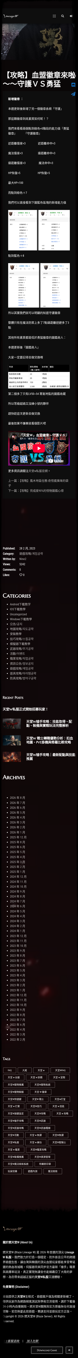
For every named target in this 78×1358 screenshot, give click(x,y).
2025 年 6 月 (17, 847)
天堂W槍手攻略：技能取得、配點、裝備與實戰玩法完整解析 (49, 723)
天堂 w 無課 (36, 1135)
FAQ (10, 1070)
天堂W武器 (40, 1120)
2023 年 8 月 (17, 955)
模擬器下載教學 (20, 644)
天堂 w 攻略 (62, 1113)
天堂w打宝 (60, 1099)
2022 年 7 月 (17, 1020)
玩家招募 (12, 1171)
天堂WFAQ (60, 1070)
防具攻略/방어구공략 (23, 678)
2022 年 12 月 (18, 995)
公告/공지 (16, 624)
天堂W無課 (58, 1135)
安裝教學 (16, 634)
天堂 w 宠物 (59, 1077)
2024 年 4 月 (17, 916)
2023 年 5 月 (17, 970)
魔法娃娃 (53, 1171)
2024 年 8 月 (17, 896)
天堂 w (41, 1070)
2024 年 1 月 (17, 931)
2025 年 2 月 (17, 867)
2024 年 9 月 (17, 891)
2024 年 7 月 (17, 901)
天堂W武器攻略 (16, 1128)
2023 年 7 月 (17, 960)
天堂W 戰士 (38, 1099)
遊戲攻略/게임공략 (31, 553)
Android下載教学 (20, 604)
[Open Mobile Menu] (54, 16)
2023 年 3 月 (17, 980)
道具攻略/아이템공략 (23, 673)
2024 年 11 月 (18, 881)
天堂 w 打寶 (14, 1106)
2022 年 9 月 (17, 1010)
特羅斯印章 (45, 1164)
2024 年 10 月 (18, 886)
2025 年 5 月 (17, 852)
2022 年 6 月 (17, 1024)
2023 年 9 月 (17, 950)
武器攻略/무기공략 (22, 649)
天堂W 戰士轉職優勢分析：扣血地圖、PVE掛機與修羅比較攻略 (49, 740)
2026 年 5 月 (17, 812)
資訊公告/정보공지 (22, 663)
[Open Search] (63, 16)
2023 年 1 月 (17, 990)
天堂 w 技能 (58, 1106)
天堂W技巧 (36, 1106)
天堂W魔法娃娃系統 (18, 1164)
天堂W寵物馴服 (16, 1092)
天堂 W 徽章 (40, 1092)
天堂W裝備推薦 (16, 1156)
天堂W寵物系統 (42, 1084)
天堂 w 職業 (14, 1149)
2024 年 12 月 (18, 876)
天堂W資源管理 (42, 1156)
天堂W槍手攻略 (16, 1120)
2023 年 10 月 (18, 946)
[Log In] (71, 16)
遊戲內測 (32, 1171)
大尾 (24, 1070)
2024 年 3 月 (17, 921)
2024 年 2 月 (17, 926)
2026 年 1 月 (17, 832)
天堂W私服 (13, 1142)
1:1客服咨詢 (11, 1341)
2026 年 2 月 (17, 827)
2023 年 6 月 (17, 965)
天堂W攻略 (40, 1113)
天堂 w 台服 (14, 1077)
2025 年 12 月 (18, 837)
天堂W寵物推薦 (16, 1084)
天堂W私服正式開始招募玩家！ (25, 709)
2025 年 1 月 (17, 872)
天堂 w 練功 (36, 1142)
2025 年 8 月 (17, 842)
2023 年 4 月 (17, 975)
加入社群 (32, 1341)
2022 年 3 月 (17, 1034)
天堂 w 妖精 (36, 1077)
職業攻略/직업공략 (22, 658)
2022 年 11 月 (18, 1000)
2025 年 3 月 (17, 862)
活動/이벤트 (17, 653)
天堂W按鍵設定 (16, 1113)
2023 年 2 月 (17, 985)
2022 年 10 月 (18, 1005)
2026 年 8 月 (17, 797)
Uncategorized (18, 614)
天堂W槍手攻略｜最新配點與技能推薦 (50, 757)
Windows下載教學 (21, 619)
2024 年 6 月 (17, 906)
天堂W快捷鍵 (14, 1099)
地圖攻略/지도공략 (22, 629)
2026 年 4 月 (17, 817)
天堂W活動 (13, 1135)
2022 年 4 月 (17, 1029)
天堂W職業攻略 (38, 1149)
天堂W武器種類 (42, 1128)
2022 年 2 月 (17, 1039)
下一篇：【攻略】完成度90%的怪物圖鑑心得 (36, 490)
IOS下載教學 (18, 609)
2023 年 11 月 (18, 941)
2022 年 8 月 (17, 1015)
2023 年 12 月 (18, 936)
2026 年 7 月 (17, 803)
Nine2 (22, 559)
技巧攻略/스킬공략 (22, 639)
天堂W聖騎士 (59, 1142)
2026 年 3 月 (17, 822)
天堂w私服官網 (38, 471)
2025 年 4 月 (17, 857)
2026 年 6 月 (17, 807)
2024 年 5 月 (17, 911)
